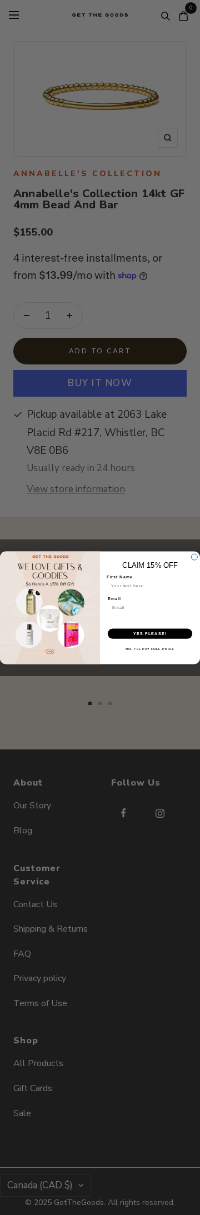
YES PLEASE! (150, 633)
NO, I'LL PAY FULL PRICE (150, 648)
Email (114, 598)
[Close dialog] (194, 557)
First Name (120, 576)
